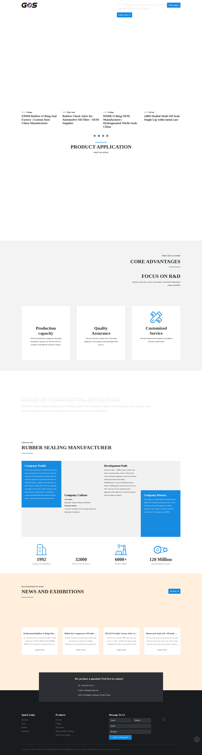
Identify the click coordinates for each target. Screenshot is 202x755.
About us (126, 5)
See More (173, 591)
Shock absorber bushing (65, 731)
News (135, 5)
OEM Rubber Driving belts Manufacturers (104, 749)
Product (144, 5)
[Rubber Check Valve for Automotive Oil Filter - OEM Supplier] (80, 95)
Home (116, 5)
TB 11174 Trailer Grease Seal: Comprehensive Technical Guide (133, 633)
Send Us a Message (119, 737)
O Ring (58, 724)
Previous (2, 38)
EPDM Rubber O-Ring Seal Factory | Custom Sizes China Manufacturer (39, 119)
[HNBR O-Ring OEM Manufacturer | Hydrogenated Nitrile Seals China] (121, 95)
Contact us (155, 5)
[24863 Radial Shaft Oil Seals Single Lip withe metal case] (162, 95)
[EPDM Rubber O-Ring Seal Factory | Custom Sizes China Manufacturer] (40, 95)
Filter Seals (60, 727)
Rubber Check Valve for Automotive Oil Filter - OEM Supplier (80, 119)
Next (199, 38)
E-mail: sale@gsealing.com (88, 690)
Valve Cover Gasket (63, 735)
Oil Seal (59, 720)
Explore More (124, 15)
